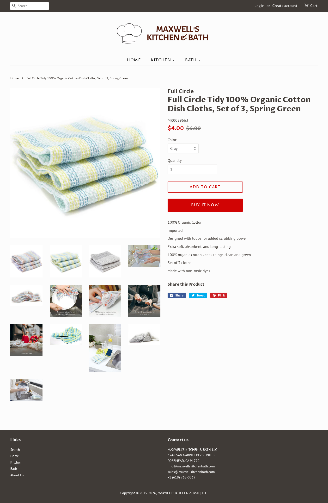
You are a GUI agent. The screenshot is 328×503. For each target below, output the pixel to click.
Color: (172, 139)
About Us (17, 475)
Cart (314, 6)
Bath (191, 60)
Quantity (175, 160)
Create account (285, 6)
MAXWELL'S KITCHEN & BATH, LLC (182, 493)
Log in (259, 6)
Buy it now (205, 205)
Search (15, 449)
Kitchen (161, 60)
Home (134, 60)
